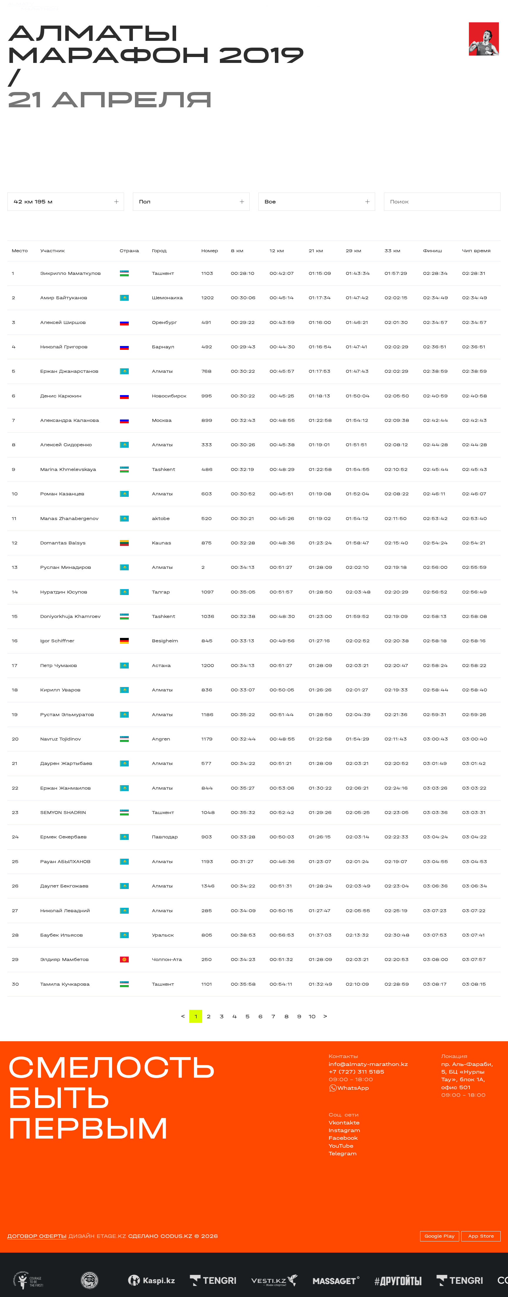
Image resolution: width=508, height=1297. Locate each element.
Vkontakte (344, 1123)
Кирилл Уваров (60, 690)
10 (312, 1016)
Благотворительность (198, 6)
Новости (246, 6)
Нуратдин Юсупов (63, 592)
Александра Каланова (69, 420)
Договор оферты (36, 1236)
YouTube (341, 1146)
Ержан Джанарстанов (69, 371)
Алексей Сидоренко (66, 444)
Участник (52, 250)
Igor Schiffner (57, 641)
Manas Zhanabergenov (69, 518)
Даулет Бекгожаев (64, 886)
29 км (353, 250)
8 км (237, 250)
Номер (209, 250)
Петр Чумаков (58, 665)
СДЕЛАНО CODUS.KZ (160, 1236)
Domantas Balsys (63, 543)
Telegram (343, 1153)
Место (20, 250)
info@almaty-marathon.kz (368, 1064)
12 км (277, 250)
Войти (492, 6)
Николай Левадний (65, 910)
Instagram (344, 1130)
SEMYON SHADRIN (63, 812)
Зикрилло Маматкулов (70, 273)
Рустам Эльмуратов (67, 714)
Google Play (439, 1236)
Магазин (428, 6)
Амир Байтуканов (63, 297)
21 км (316, 250)
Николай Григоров (64, 347)
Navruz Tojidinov (60, 739)
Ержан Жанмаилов (65, 788)
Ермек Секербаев (63, 837)
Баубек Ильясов (61, 935)
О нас (319, 6)
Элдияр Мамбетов (64, 959)
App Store (481, 1236)
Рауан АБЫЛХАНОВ (65, 861)
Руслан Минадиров (65, 567)
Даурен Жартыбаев (66, 763)
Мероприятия (101, 6)
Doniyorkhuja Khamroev (70, 616)
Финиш (432, 250)
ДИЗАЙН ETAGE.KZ (97, 1236)
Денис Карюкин (60, 396)
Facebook (343, 1138)
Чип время (476, 250)
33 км (392, 250)
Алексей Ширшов (63, 322)
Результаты (143, 6)
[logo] (32, 6)
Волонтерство (284, 6)
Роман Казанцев (62, 494)
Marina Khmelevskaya (68, 469)
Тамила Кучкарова (65, 984)
